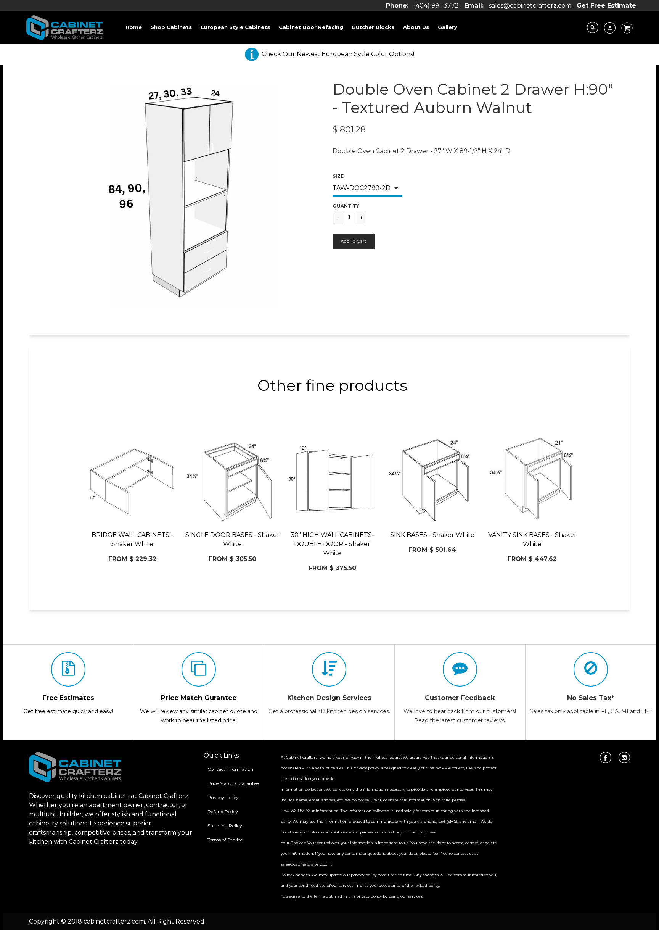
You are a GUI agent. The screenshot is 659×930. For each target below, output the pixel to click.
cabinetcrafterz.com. (115, 921)
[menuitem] (134, 27)
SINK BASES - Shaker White (432, 534)
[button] (354, 241)
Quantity (346, 206)
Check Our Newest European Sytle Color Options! (338, 54)
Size (338, 176)
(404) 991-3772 (436, 5)
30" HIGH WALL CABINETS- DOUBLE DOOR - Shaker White (332, 544)
